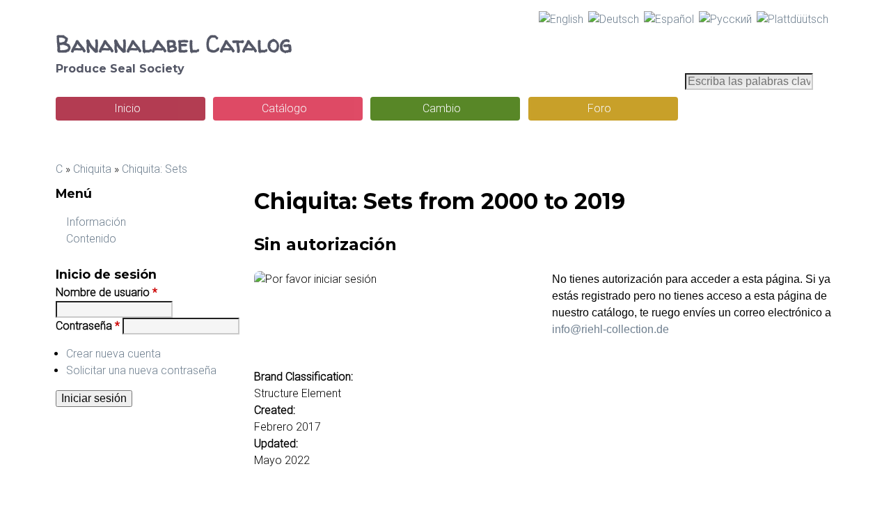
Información (96, 222)
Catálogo (284, 108)
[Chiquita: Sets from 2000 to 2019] (561, 19)
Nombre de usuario (106, 292)
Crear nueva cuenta (113, 353)
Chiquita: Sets (154, 169)
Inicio (127, 108)
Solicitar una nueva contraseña (141, 370)
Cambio (442, 108)
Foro (599, 108)
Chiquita (92, 169)
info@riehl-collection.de (610, 329)
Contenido (91, 238)
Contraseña (88, 325)
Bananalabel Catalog (174, 44)
